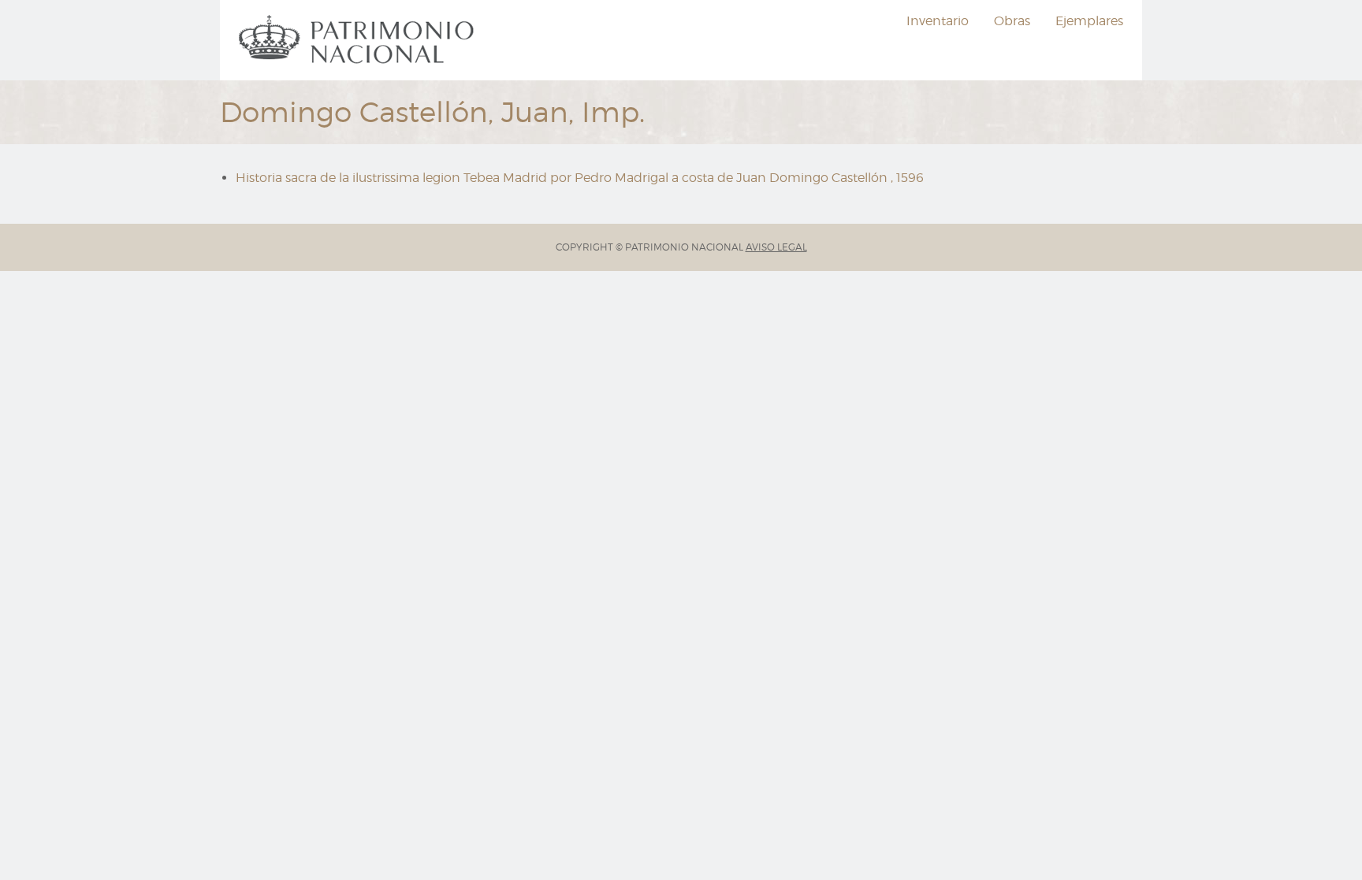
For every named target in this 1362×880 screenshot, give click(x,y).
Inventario (937, 20)
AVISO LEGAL (776, 247)
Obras (1012, 20)
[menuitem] (358, 40)
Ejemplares (1089, 20)
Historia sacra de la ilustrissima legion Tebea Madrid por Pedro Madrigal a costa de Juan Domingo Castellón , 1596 (580, 177)
